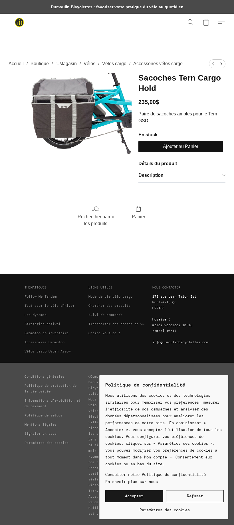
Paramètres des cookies (46, 442)
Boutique (40, 63)
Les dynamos (36, 314)
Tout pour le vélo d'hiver (49, 305)
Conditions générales (44, 376)
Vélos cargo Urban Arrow (47, 351)
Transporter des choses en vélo (117, 324)
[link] (164, 507)
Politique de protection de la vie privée (50, 388)
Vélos (89, 63)
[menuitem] (213, 64)
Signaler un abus (41, 433)
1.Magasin (66, 63)
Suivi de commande (105, 314)
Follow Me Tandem (41, 296)
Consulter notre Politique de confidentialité (155, 474)
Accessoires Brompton (44, 342)
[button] (19, 22)
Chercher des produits (109, 305)
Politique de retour (43, 415)
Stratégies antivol (42, 324)
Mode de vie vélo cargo (110, 296)
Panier (138, 216)
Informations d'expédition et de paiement (52, 403)
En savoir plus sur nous (131, 481)
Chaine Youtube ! (104, 333)
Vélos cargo (114, 63)
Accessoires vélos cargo (158, 63)
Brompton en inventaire (46, 333)
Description (151, 175)
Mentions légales (41, 424)
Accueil (16, 63)
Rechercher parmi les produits (96, 220)
